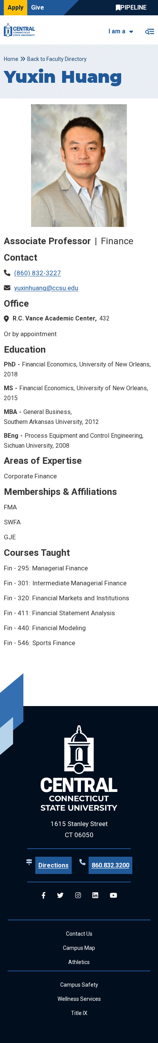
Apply (15, 7)
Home (11, 59)
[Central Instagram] (78, 895)
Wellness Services (79, 999)
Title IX (79, 1013)
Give (37, 7)
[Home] (21, 30)
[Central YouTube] (113, 895)
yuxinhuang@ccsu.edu (46, 288)
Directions (53, 865)
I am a (117, 31)
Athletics (79, 962)
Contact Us (79, 934)
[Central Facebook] (43, 895)
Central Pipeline (133, 7)
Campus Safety (79, 985)
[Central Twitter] (60, 895)
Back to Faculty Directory (57, 59)
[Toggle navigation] (149, 30)
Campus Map (79, 948)
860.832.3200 (110, 865)
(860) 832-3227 (37, 273)
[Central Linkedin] (95, 895)
